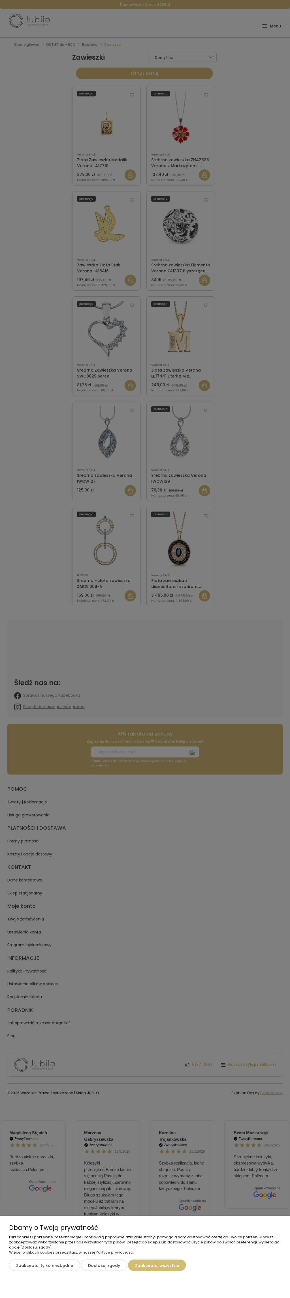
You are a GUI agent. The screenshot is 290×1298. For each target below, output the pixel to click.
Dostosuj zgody (104, 1265)
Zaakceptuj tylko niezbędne (44, 1265)
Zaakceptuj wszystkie (157, 1265)
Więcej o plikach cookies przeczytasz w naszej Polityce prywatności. (72, 1252)
